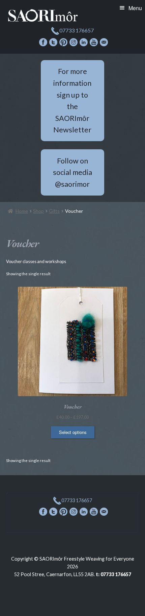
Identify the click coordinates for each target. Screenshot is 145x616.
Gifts (54, 211)
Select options (72, 432)
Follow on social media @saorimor (72, 172)
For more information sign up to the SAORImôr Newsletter (72, 100)
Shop (38, 211)
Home (22, 211)
